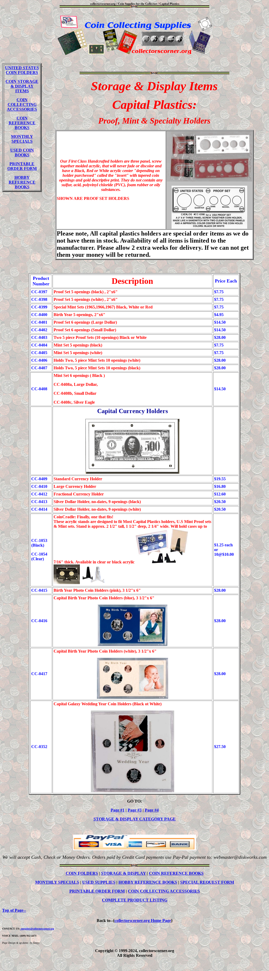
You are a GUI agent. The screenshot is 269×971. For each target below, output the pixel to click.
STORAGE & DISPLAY (123, 873)
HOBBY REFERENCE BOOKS (22, 182)
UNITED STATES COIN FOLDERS (22, 70)
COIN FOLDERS (82, 873)
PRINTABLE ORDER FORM (22, 166)
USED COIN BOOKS (22, 152)
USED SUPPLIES (98, 882)
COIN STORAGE (22, 86)
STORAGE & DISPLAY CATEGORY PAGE (135, 819)
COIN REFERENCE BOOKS (22, 123)
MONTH (19, 136)
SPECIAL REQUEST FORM (207, 882)
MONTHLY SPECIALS (57, 882)
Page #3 (135, 810)
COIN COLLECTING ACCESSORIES (22, 104)
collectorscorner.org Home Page (143, 920)
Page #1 (118, 810)
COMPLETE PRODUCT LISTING (134, 900)
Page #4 (152, 810)
